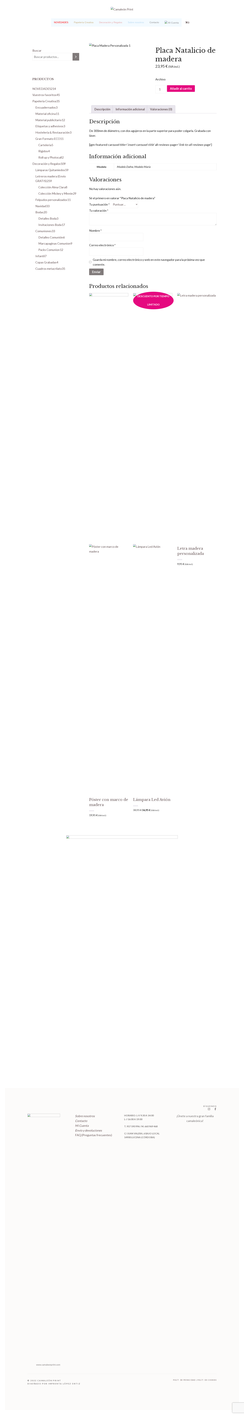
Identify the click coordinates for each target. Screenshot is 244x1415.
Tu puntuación (99, 204)
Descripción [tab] (102, 109)
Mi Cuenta (82, 1125)
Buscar (36, 50)
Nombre (95, 230)
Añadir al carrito (181, 88)
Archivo (160, 79)
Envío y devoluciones (88, 1130)
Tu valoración (98, 210)
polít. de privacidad (184, 1380)
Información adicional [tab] (130, 109)
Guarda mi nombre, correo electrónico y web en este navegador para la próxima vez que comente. (149, 262)
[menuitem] (61, 22)
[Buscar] (76, 57)
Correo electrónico (102, 245)
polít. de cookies (207, 1380)
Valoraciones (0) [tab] (161, 109)
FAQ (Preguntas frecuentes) (93, 1135)
